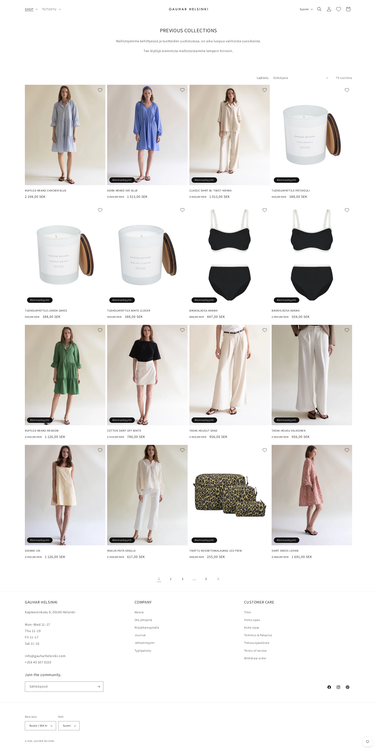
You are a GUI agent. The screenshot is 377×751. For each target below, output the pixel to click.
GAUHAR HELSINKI (44, 741)
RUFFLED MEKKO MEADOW (42, 430)
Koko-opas (251, 627)
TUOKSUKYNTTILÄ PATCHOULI (291, 190)
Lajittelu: (263, 78)
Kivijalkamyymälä (147, 627)
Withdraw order (255, 658)
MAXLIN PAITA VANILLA (121, 551)
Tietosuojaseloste (256, 643)
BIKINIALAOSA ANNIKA (203, 310)
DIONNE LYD (32, 551)
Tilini (247, 612)
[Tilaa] (98, 686)
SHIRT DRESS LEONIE (285, 551)
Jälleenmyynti (145, 643)
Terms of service (255, 651)
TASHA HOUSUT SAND (203, 430)
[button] (30, 9)
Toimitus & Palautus (258, 635)
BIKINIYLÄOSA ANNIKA (286, 310)
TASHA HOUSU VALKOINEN (289, 430)
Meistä (139, 612)
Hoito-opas (252, 620)
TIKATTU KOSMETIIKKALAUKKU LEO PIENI (215, 551)
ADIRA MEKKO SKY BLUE (122, 190)
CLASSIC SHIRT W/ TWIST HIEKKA (210, 190)
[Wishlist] (338, 9)
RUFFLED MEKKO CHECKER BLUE (46, 190)
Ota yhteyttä (143, 620)
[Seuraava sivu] (218, 579)
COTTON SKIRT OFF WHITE (124, 430)
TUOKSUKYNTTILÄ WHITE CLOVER (128, 310)
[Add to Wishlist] (100, 90)
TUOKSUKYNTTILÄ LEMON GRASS (46, 310)
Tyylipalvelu (143, 651)
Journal (140, 635)
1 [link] (159, 578)
